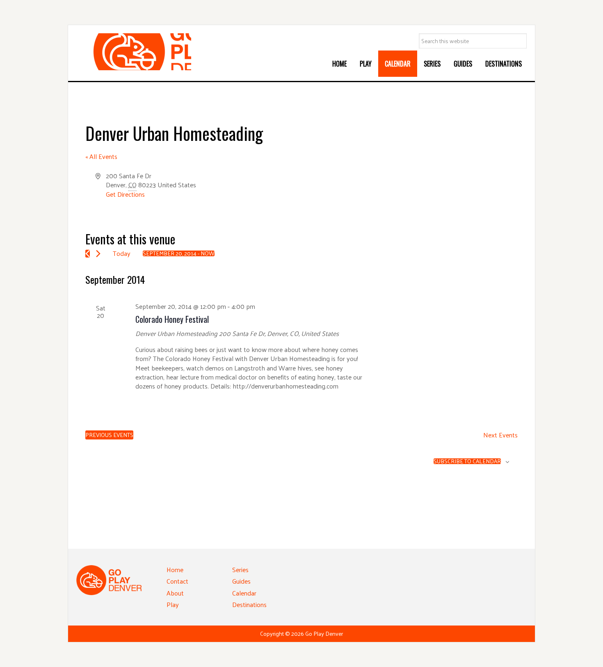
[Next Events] (98, 254)
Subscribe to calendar (467, 461)
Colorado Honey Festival (172, 319)
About (175, 593)
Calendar (244, 593)
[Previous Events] (87, 254)
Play (173, 604)
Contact (177, 581)
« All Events (101, 156)
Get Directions (125, 194)
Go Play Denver (138, 51)
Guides (241, 581)
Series (240, 569)
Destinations (249, 604)
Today (121, 253)
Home (175, 569)
